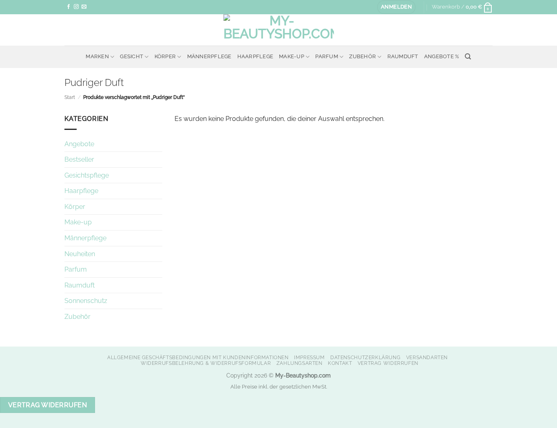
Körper (165, 56)
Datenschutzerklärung (365, 357)
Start (69, 97)
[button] (396, 7)
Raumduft (402, 56)
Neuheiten (79, 254)
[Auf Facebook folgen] (68, 7)
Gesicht (131, 56)
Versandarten (427, 357)
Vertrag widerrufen (388, 363)
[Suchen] (468, 56)
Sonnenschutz (85, 301)
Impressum (309, 357)
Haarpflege (255, 56)
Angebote (79, 144)
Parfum (326, 56)
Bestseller (79, 159)
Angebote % (442, 56)
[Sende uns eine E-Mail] (84, 7)
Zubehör (362, 56)
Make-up (291, 56)
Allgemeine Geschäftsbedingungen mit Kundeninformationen (198, 357)
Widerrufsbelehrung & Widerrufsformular (206, 363)
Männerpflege (209, 56)
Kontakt (340, 363)
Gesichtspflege (86, 175)
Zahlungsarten (299, 363)
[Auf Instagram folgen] (76, 7)
